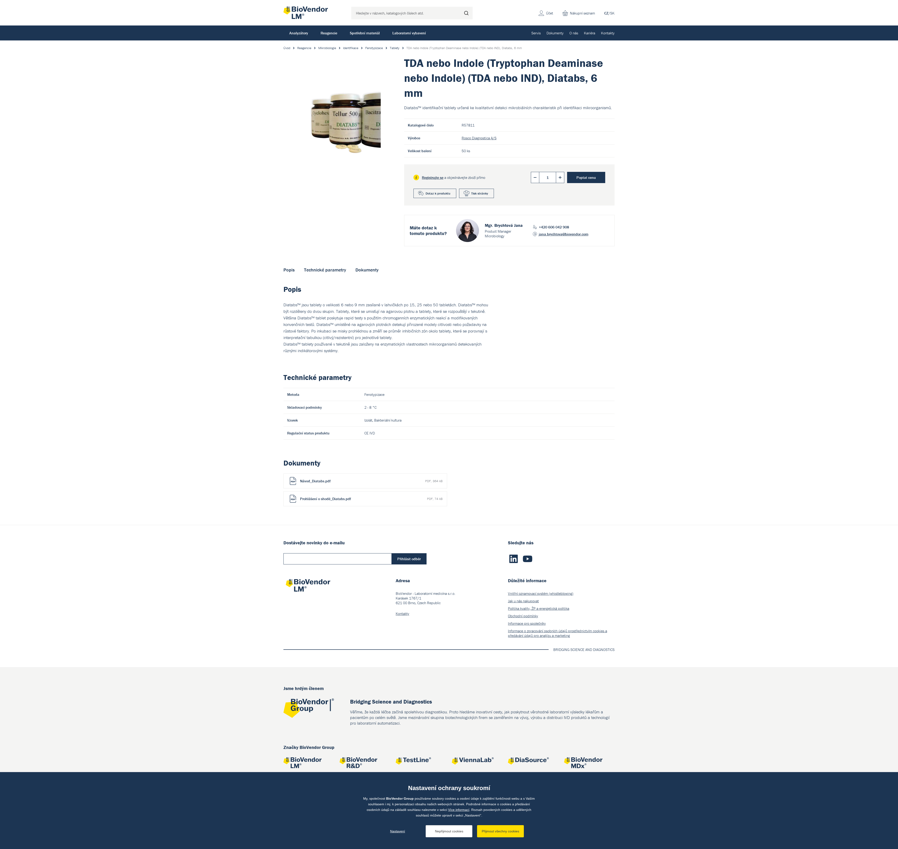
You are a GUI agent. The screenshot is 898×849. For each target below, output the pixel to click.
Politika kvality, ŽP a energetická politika (538, 608)
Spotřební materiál (365, 33)
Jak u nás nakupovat (523, 601)
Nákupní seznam (582, 13)
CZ (606, 13)
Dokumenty (555, 33)
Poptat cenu (586, 177)
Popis (289, 270)
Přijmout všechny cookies (500, 831)
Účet (549, 13)
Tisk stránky (479, 193)
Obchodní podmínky (523, 616)
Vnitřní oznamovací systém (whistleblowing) (540, 593)
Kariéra (589, 33)
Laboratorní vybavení (409, 33)
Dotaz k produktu (438, 193)
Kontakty (608, 33)
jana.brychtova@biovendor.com (563, 234)
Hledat (466, 13)
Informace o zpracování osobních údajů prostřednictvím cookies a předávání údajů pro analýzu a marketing (557, 633)
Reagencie (329, 33)
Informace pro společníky (527, 623)
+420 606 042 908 (554, 227)
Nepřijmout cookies (449, 831)
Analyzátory (298, 33)
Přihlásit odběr (409, 558)
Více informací (458, 810)
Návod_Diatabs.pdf (371, 481)
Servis (536, 33)
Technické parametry (325, 270)
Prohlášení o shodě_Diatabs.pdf (371, 498)
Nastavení (397, 831)
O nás (573, 33)
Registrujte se (432, 177)
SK (612, 13)
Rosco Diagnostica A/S (479, 138)
